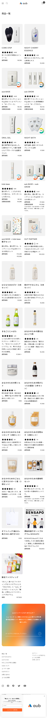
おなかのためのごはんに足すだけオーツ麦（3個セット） (11, 481)
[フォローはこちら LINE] (13, 686)
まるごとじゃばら (9, 331)
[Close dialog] (44, 696)
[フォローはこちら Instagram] (3, 686)
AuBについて (5, 666)
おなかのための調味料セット (33, 480)
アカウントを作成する (38, 655)
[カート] (42, 3)
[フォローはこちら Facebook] (8, 686)
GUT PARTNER (30, 239)
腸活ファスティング (10, 577)
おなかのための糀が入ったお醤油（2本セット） (33, 385)
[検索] (7, 3)
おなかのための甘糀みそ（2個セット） (33, 433)
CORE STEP (7, 48)
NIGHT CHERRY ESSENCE (31, 49)
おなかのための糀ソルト (11, 384)
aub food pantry (6, 657)
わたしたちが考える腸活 (9, 662)
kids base (6, 184)
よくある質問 (6, 677)
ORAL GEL (6, 138)
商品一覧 (4, 654)
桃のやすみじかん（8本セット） (34, 286)
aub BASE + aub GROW (31, 185)
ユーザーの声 (6, 668)
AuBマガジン (5, 671)
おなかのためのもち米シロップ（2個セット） (11, 433)
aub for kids (5, 660)
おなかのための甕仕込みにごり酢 (33, 332)
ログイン (34, 653)
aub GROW (29, 92)
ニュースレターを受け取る (12, 710)
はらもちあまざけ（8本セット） (12, 286)
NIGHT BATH (30, 138)
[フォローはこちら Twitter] (19, 686)
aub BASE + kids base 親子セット (11, 240)
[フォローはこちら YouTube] (25, 686)
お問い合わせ (6, 674)
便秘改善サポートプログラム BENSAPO (33, 532)
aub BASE (6, 92)
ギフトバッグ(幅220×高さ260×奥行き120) (11, 532)
